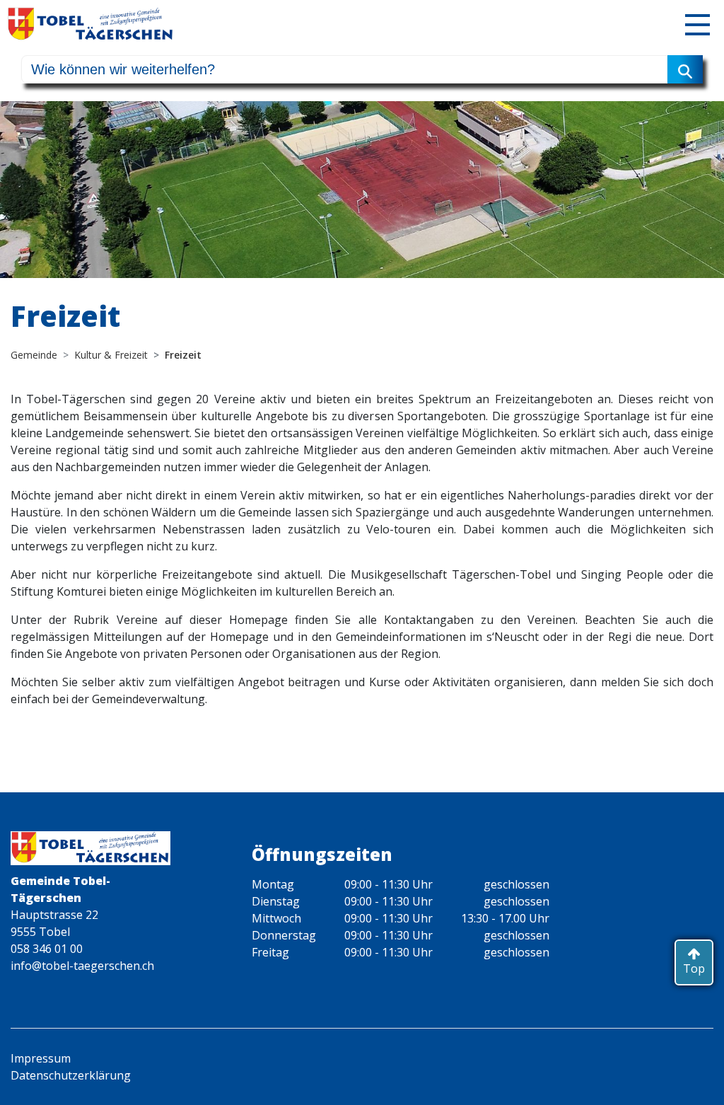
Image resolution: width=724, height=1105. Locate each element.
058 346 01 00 (47, 948)
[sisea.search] (685, 69)
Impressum (41, 1058)
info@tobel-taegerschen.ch (82, 965)
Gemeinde (34, 354)
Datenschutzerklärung (71, 1075)
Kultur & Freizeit (111, 354)
